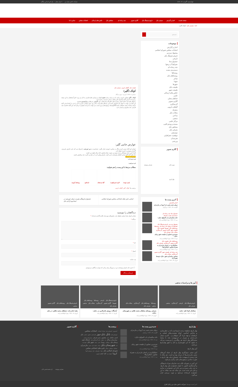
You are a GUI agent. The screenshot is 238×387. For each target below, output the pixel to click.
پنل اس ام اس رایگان (47, 1)
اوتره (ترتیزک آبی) (132, 159)
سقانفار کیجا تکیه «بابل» (187, 311)
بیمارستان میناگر (112, 340)
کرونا (115, 353)
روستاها (175, 73)
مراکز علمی (173, 121)
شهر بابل (90, 342)
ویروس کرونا (89, 351)
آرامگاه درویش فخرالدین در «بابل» (105, 311)
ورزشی (175, 141)
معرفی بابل (159, 20)
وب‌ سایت (133, 259)
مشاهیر (111, 348)
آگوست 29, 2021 (173, 207)
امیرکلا (103, 331)
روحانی (108, 342)
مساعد (115, 348)
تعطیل (102, 340)
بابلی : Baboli (185, 9)
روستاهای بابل (172, 76)
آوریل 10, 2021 (74, 313)
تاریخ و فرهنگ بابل (147, 20)
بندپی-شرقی (97, 337)
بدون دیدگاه (119, 94)
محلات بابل (174, 113)
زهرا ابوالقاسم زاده (164, 220)
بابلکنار (112, 337)
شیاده (99, 345)
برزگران (165, 207)
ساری (99, 342)
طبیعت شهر (173, 90)
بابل (108, 334)
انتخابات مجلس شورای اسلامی (166, 50)
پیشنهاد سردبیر (172, 53)
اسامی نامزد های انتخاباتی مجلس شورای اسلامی (117, 199)
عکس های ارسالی (97, 20)
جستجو (144, 34)
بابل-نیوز (101, 334)
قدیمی (90, 345)
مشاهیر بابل (109, 20)
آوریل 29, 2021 (173, 260)
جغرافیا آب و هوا (172, 64)
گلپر (124, 188)
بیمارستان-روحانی (88, 337)
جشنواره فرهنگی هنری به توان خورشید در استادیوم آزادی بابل (77, 200)
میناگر (107, 348)
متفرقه (175, 110)
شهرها (175, 84)
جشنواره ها (173, 61)
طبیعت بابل (133, 87)
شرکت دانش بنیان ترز (71, 1)
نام (134, 243)
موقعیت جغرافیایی (171, 135)
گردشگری (174, 104)
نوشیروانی (97, 350)
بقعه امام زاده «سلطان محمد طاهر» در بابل (62, 311)
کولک (127, 188)
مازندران (84, 345)
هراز (93, 350)
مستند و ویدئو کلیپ (170, 124)
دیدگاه (133, 219)
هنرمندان (174, 138)
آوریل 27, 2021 (192, 313)
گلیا (105, 353)
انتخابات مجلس (83, 20)
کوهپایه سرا (109, 353)
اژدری (124, 94)
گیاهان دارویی (125, 87)
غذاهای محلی (173, 98)
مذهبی (175, 118)
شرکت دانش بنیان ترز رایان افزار (175, 384)
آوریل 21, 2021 (152, 315)
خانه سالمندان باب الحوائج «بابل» (168, 217)
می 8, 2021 (174, 238)
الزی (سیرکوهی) (132, 163)
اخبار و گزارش (171, 20)
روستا (103, 342)
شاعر (176, 79)
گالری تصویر (134, 20)
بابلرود (89, 334)
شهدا (176, 81)
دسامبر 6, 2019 (131, 94)
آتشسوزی (115, 331)
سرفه (96, 342)
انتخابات (100, 331)
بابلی (108, 337)
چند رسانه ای (122, 20)
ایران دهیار (58, 1)
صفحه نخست (182, 20)
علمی (175, 96)
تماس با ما (72, 20)
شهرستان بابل (108, 345)
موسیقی (174, 133)
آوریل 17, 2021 (113, 313)
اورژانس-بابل (114, 334)
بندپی (103, 337)
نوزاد (101, 351)
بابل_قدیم (93, 334)
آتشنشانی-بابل (109, 331)
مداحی (175, 116)
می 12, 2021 (174, 220)
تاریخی (175, 59)
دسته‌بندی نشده (172, 70)
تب (105, 340)
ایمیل (134, 251)
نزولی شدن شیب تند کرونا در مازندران (166, 205)
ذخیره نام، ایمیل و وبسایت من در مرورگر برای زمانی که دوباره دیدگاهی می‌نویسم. (109, 267)
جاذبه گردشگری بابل (95, 340)
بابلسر (85, 334)
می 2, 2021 (174, 249)
